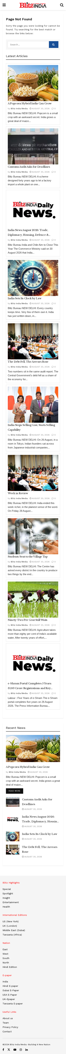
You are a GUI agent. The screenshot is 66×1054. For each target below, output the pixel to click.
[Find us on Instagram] (21, 1050)
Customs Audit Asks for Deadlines (29, 166)
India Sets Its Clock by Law (24, 298)
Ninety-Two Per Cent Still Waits (27, 619)
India (5, 981)
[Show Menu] (4, 5)
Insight (6, 898)
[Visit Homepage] (33, 5)
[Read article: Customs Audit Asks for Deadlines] (33, 146)
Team (6, 1022)
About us (8, 1018)
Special (7, 889)
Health (6, 906)
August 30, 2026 (40, 108)
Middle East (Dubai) (14, 930)
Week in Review (18, 493)
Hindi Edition (10, 967)
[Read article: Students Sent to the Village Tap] (33, 536)
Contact (7, 1031)
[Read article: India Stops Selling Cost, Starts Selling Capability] (33, 405)
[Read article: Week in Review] (33, 473)
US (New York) (11, 921)
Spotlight (8, 893)
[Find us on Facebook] (3, 1050)
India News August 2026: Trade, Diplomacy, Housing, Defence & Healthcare (28, 232)
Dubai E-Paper (11, 990)
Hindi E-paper (10, 986)
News (12, 759)
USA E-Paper (10, 994)
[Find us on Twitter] (8, 1050)
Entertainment (11, 902)
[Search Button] (61, 5)
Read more (16, 791)
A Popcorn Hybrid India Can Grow (30, 103)
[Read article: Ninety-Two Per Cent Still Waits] (33, 600)
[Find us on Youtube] (15, 1050)
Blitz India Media (19, 108)
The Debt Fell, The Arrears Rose (28, 361)
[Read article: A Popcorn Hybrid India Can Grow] (33, 83)
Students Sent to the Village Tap (27, 556)
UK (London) (10, 925)
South (6, 958)
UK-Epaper (9, 999)
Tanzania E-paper (13, 1003)
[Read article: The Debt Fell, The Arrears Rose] (33, 341)
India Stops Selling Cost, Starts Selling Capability (31, 427)
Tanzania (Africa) (12, 934)
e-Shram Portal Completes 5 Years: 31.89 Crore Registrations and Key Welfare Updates (30, 686)
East (5, 949)
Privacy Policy (10, 1027)
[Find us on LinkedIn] (26, 1050)
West (5, 953)
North (6, 962)
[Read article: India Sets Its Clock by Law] (33, 278)
